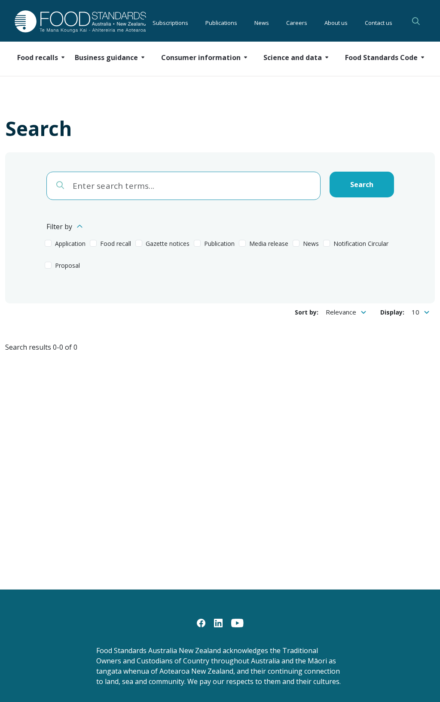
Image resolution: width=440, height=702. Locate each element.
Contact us (378, 21)
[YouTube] (237, 622)
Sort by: (306, 312)
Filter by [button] (59, 226)
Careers (296, 21)
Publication (219, 243)
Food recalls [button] (37, 57)
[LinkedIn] (218, 622)
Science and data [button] (292, 57)
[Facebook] (201, 622)
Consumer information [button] (201, 57)
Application (70, 243)
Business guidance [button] (106, 57)
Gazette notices (167, 243)
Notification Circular (360, 243)
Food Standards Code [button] (381, 57)
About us (336, 21)
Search (416, 21)
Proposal (67, 265)
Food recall (115, 243)
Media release (268, 243)
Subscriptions (170, 21)
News (261, 21)
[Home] (62, 21)
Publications (221, 21)
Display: (392, 312)
